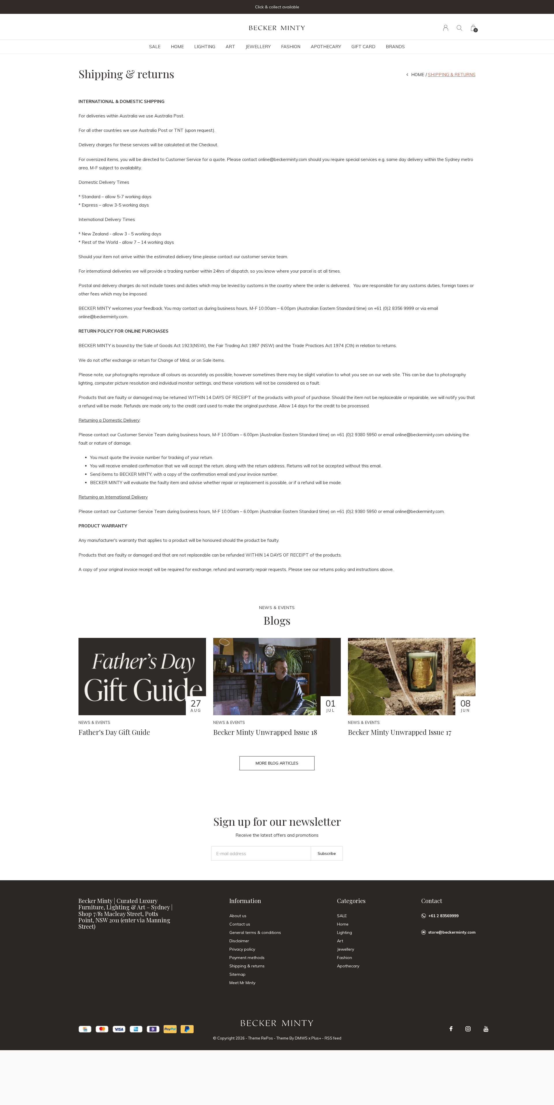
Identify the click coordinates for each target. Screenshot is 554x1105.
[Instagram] (468, 1029)
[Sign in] (445, 27)
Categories (351, 900)
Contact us (239, 924)
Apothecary (326, 46)
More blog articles (277, 763)
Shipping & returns (247, 966)
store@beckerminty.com (452, 932)
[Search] (459, 27)
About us (237, 915)
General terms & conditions (255, 932)
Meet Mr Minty (242, 982)
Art (230, 46)
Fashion (290, 46)
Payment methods (247, 957)
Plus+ (316, 1038)
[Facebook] (451, 1029)
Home (177, 46)
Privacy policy (242, 949)
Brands (395, 46)
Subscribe (327, 853)
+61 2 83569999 (443, 915)
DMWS (301, 1038)
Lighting (204, 46)
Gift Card (363, 46)
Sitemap (237, 974)
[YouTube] (486, 1029)
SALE (154, 46)
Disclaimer (239, 940)
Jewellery (258, 46)
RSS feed (333, 1038)
